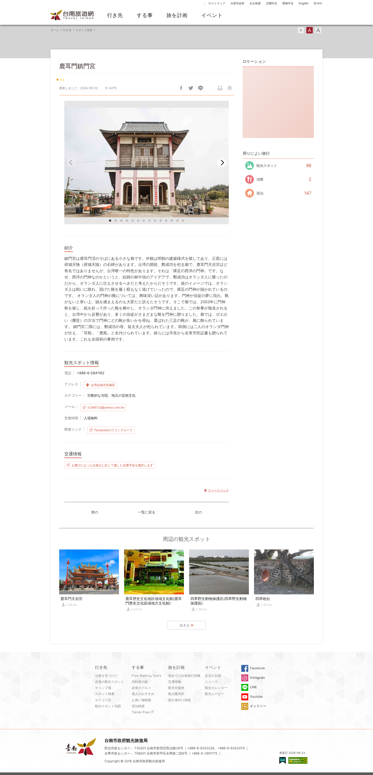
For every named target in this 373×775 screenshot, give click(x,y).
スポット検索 (84, 30)
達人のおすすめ (143, 694)
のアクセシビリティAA (297, 760)
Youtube (256, 697)
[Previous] (71, 162)
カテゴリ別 (103, 700)
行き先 (115, 15)
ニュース (211, 682)
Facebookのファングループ (113, 430)
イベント (212, 15)
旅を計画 (176, 15)
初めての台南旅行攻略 (184, 676)
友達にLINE (200, 88)
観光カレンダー (216, 688)
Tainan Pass (141, 712)
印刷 (220, 88)
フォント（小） (301, 30)
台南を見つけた (106, 676)
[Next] (222, 162)
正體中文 (271, 3)
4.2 (62, 79)
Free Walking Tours (146, 676)
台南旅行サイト (72, 15)
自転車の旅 (140, 682)
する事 (145, 15)
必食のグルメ (141, 688)
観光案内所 (176, 694)
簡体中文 (288, 3)
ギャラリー (258, 706)
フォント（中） (309, 30)
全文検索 (255, 3)
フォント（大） (318, 30)
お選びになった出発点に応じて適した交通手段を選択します (112, 465)
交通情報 (174, 682)
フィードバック (229, 88)
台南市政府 (237, 3)
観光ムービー (214, 694)
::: (204, 3)
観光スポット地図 (108, 706)
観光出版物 (176, 688)
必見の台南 (213, 676)
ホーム (55, 30)
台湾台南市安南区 (103, 385)
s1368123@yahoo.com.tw (105, 407)
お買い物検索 (141, 700)
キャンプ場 (103, 688)
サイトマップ (216, 3)
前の (94, 512)
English (303, 3)
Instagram (257, 678)
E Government (282, 760)
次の (198, 512)
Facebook (257, 668)
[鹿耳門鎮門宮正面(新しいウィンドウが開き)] (146, 162)
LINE (253, 687)
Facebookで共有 (181, 88)
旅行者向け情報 (179, 700)
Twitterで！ (190, 88)
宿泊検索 (138, 706)
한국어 (318, 3)
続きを (185, 625)
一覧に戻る (146, 512)
